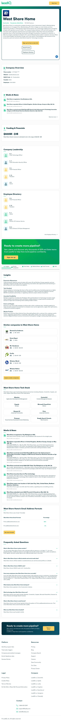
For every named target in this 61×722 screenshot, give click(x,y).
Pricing (33, 647)
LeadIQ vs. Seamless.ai (37, 690)
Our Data (33, 665)
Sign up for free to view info (30, 43)
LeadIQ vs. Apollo (36, 680)
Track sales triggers (7, 650)
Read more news (52, 116)
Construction (24, 587)
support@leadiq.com (24, 708)
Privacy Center (35, 668)
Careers (33, 659)
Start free (54, 3)
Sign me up (11, 257)
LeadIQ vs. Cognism (36, 687)
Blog (32, 650)
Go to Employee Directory (50, 234)
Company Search (36, 653)
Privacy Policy (5, 677)
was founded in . (14, 611)
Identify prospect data (8, 647)
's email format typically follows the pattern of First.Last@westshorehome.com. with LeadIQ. (29, 603)
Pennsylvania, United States (16, 23)
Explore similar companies (12, 378)
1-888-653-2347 (23, 705)
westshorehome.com (28, 560)
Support (33, 656)
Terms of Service (6, 684)
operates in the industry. (18, 586)
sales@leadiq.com (24, 711)
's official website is (28, 559)
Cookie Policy (5, 680)
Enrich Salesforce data (8, 656)
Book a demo (49, 628)
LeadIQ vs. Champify (37, 696)
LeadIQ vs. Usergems (37, 693)
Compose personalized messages (11, 653)
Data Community (36, 662)
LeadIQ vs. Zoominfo (37, 677)
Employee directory (28, 52)
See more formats (9, 532)
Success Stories (6, 659)
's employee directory (46, 578)
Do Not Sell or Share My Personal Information (14, 687)
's (17, 567)
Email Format (26, 47)
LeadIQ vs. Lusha (36, 684)
